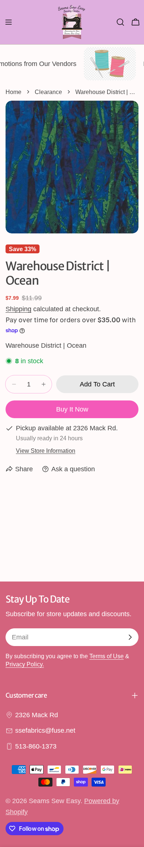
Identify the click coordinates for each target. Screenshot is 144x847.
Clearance (48, 91)
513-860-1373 (35, 746)
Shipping (18, 309)
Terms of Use (106, 656)
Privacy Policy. (25, 664)
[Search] (120, 22)
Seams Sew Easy (54, 801)
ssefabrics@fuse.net (45, 730)
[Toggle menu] (8, 22)
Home (13, 91)
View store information (45, 450)
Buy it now (72, 409)
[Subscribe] (130, 637)
